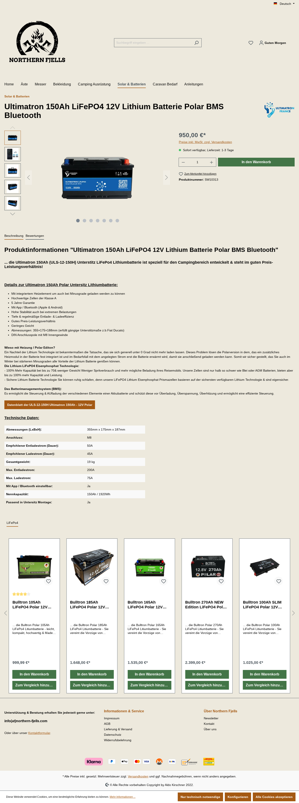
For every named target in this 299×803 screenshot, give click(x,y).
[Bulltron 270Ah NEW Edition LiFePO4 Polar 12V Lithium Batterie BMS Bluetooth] (207, 567)
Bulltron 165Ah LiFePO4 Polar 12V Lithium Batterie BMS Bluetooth (147, 604)
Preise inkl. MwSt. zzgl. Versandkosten (205, 142)
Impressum (112, 718)
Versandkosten (138, 776)
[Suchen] (196, 42)
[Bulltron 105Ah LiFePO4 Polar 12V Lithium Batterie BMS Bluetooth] (34, 567)
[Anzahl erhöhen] (211, 162)
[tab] (13, 236)
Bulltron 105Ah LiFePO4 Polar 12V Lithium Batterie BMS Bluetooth (32, 604)
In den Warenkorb (256, 162)
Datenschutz (112, 734)
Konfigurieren (238, 797)
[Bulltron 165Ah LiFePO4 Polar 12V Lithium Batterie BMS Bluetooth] (149, 567)
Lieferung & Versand (118, 729)
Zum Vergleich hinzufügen (35, 685)
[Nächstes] (166, 177)
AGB (107, 723)
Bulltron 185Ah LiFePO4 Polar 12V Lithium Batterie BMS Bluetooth (90, 604)
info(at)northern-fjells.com (25, 721)
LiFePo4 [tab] (12, 522)
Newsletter (211, 718)
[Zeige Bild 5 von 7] (104, 220)
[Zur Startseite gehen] (37, 42)
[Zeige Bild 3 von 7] (91, 220)
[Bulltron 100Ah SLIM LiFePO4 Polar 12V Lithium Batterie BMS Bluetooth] (265, 567)
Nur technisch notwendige (200, 797)
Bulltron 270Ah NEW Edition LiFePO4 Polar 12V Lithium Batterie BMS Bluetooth (206, 604)
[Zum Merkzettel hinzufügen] (48, 581)
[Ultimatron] (279, 112)
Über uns (210, 729)
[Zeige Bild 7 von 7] (117, 220)
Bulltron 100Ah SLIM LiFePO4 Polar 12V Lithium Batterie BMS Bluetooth (263, 604)
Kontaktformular (39, 733)
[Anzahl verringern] (183, 162)
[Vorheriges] (28, 177)
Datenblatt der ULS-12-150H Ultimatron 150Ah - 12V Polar (49, 405)
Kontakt (209, 723)
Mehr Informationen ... (122, 796)
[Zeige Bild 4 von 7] (97, 220)
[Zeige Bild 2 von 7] (84, 220)
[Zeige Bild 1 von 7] (78, 220)
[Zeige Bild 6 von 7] (111, 220)
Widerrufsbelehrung (117, 740)
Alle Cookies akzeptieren (274, 797)
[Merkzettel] (251, 42)
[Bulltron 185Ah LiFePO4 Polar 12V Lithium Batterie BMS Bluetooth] (92, 567)
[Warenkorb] (292, 41)
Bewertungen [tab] (35, 235)
